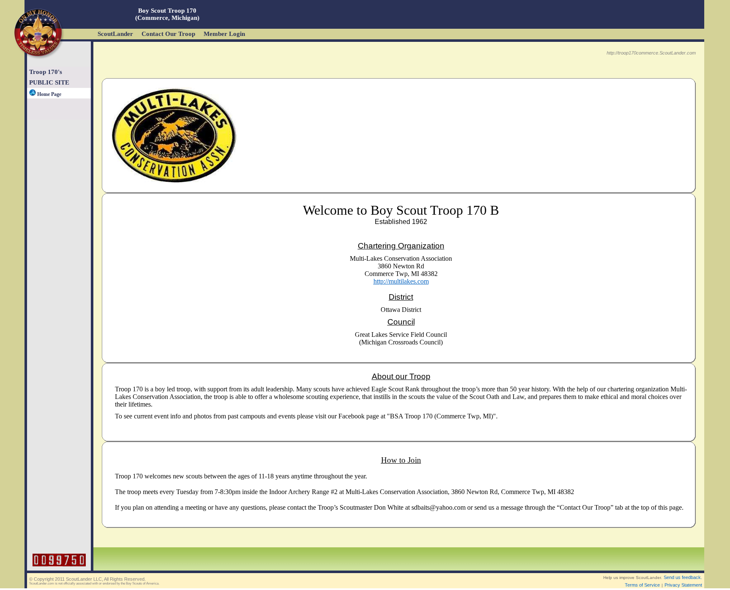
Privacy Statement (683, 584)
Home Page (48, 94)
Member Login (224, 33)
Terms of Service (642, 584)
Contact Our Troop (168, 33)
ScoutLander (115, 33)
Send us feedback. (683, 577)
